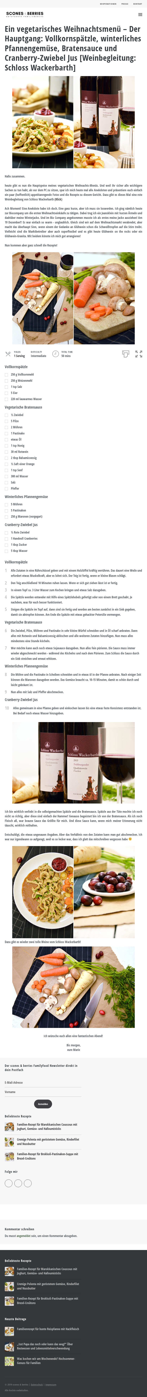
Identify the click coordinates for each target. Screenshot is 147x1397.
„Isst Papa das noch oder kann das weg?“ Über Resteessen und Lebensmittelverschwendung (45, 1346)
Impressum (50, 1384)
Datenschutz (37, 1384)
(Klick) (58, 199)
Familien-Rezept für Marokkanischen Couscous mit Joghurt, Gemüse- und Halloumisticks (47, 1126)
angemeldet (23, 1236)
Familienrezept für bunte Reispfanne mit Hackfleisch (48, 1329)
